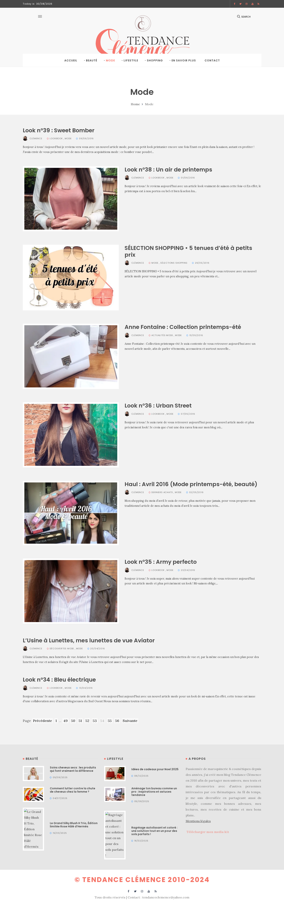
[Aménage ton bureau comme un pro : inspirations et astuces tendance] (115, 794)
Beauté (91, 60)
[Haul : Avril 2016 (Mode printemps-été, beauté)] (71, 512)
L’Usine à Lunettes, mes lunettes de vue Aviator (89, 640)
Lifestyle (131, 60)
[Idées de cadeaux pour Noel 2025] (115, 773)
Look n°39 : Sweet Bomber (58, 130)
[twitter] (240, 4)
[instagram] (247, 4)
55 (110, 720)
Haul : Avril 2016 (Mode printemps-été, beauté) (191, 484)
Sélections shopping (173, 262)
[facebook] (234, 4)
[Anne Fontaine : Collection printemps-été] (71, 356)
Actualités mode (162, 335)
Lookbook (56, 138)
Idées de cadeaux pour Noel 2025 (155, 769)
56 (117, 720)
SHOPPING (155, 60)
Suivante (130, 720)
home (135, 104)
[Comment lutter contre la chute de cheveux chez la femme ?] (33, 794)
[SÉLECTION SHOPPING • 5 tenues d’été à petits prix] (71, 277)
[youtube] (253, 4)
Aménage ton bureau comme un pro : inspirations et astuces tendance (154, 791)
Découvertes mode (62, 648)
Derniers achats (162, 492)
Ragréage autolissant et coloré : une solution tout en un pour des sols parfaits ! (154, 831)
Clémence (36, 138)
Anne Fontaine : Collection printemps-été (183, 327)
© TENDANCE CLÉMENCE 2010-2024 (142, 879)
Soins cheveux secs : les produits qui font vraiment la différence (73, 769)
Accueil (70, 60)
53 (95, 720)
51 (80, 720)
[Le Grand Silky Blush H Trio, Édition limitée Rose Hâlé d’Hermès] (33, 829)
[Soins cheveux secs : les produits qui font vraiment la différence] (33, 773)
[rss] (258, 4)
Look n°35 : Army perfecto (161, 562)
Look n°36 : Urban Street (158, 405)
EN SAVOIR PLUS (184, 60)
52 (87, 720)
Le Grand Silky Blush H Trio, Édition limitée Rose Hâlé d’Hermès (74, 824)
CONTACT (212, 60)
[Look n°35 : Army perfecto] (71, 590)
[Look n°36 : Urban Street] (71, 434)
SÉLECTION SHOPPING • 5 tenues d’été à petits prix (188, 251)
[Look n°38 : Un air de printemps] (71, 198)
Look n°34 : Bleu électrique (59, 679)
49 (65, 720)
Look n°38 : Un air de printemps (168, 169)
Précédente (42, 720)
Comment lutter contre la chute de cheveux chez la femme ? (72, 790)
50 (73, 720)
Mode (110, 60)
